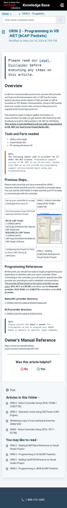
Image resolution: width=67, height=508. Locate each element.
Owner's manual (38, 324)
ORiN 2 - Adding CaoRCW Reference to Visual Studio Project (33, 461)
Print (12, 390)
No (26, 369)
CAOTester (25, 190)
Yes (42, 369)
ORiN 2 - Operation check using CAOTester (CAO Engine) (34, 414)
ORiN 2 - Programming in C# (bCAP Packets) (32, 454)
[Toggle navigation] (62, 5)
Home (5, 13)
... (15, 13)
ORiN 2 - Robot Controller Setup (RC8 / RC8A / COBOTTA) (48, 203)
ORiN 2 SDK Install (18, 139)
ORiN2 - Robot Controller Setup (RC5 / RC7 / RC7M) (32, 431)
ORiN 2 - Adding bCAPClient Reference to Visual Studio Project (48, 254)
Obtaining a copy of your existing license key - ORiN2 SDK (33, 422)
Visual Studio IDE (18, 142)
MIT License (26, 159)
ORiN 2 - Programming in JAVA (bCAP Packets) (34, 468)
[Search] (60, 20)
